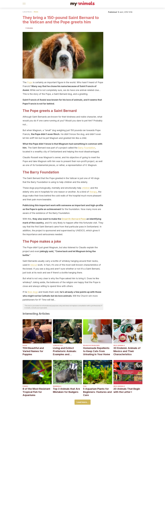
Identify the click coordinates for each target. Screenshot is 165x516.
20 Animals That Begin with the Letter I (126, 390)
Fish (84, 386)
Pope (29, 82)
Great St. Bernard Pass (74, 219)
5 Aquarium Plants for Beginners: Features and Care (97, 392)
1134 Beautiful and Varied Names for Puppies (33, 351)
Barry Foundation (86, 147)
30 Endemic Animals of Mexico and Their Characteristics (126, 351)
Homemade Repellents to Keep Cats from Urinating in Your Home (96, 351)
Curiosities (58, 345)
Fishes (25, 386)
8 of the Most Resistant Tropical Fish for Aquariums (36, 392)
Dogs (25, 345)
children (86, 188)
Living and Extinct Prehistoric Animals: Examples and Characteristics (65, 351)
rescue (33, 265)
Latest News (27, 12)
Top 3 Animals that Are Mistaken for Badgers (66, 390)
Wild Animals (119, 345)
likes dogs (33, 292)
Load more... (83, 402)
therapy (93, 191)
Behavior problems (91, 345)
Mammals (57, 386)
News (36, 12)
